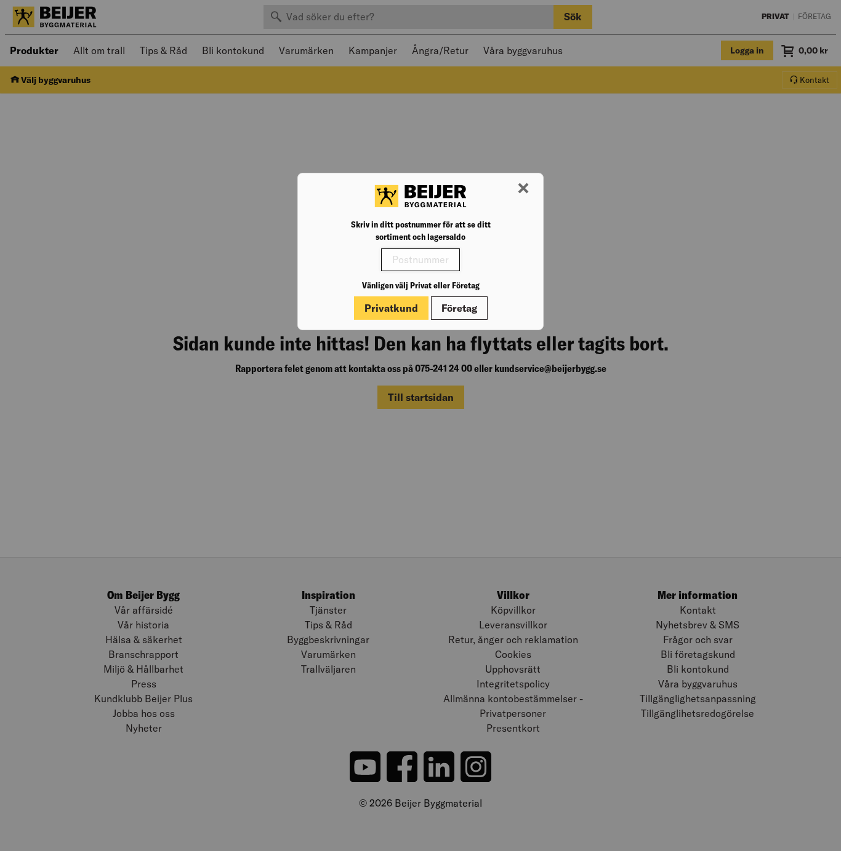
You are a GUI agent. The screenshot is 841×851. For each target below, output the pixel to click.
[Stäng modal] (523, 188)
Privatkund (391, 308)
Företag (459, 308)
